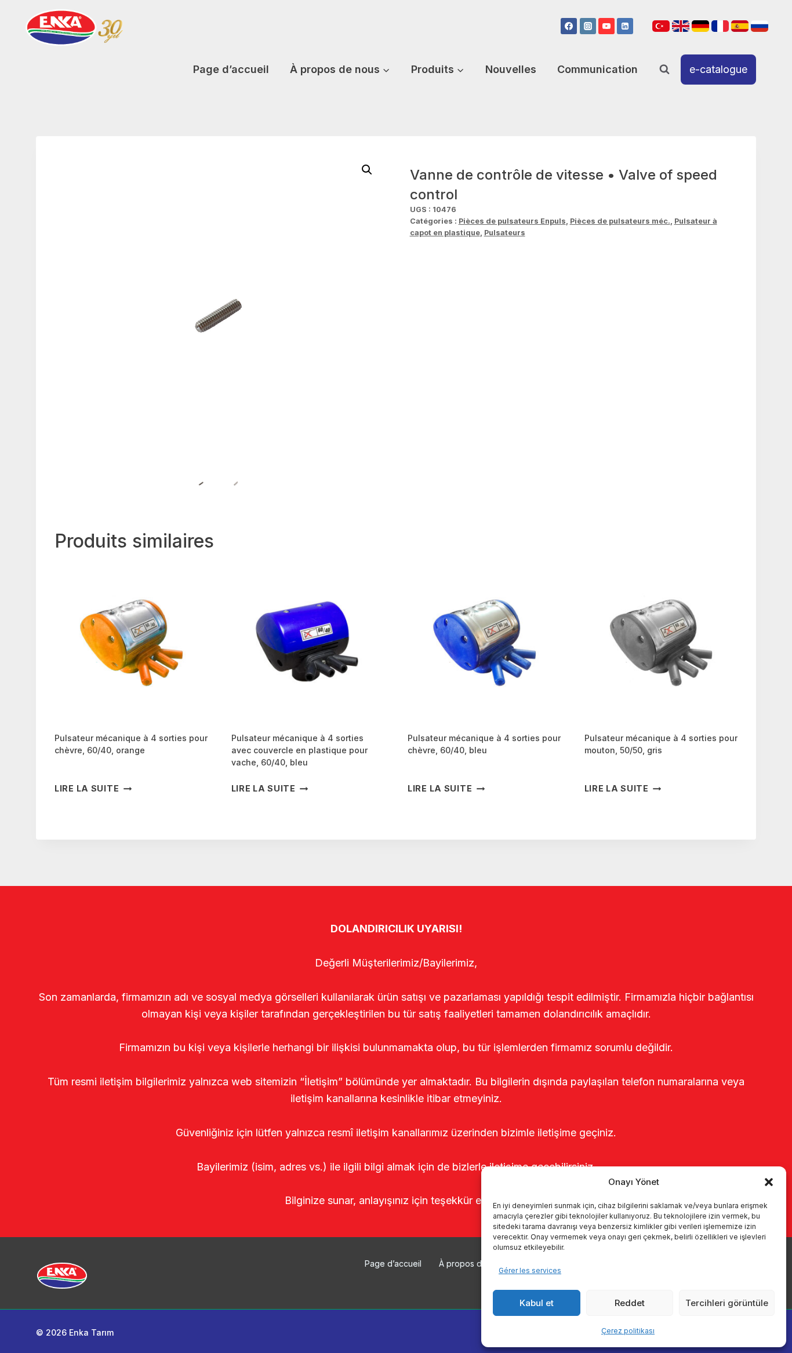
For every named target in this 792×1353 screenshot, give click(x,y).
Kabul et (536, 1302)
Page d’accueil (231, 69)
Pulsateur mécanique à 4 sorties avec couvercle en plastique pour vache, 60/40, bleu (299, 750)
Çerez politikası (628, 1330)
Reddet (630, 1302)
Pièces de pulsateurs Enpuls (512, 221)
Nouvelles (510, 69)
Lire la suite (87, 788)
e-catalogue (718, 69)
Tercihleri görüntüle (726, 1302)
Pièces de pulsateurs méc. (620, 221)
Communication (597, 69)
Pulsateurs (504, 232)
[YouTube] (606, 26)
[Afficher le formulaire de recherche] (664, 69)
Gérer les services (530, 1270)
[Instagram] (588, 26)
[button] (769, 1182)
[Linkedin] (625, 26)
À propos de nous (473, 1263)
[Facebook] (569, 26)
